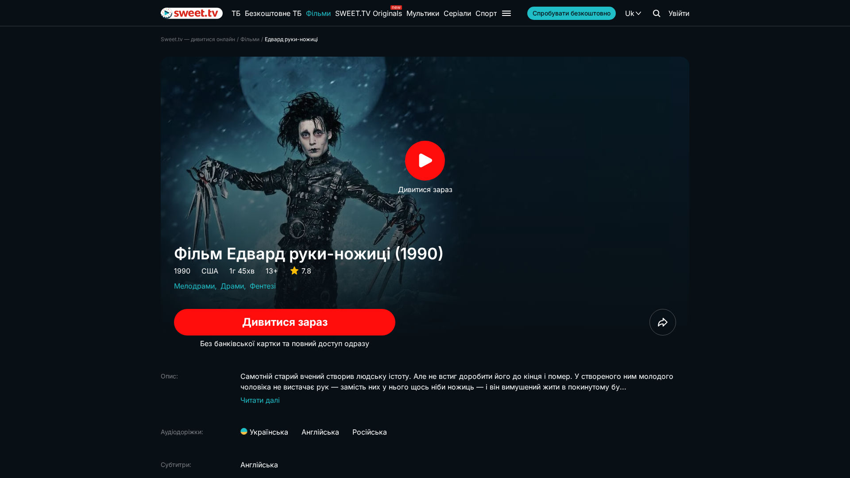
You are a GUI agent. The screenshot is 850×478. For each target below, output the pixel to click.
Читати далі (260, 400)
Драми (232, 285)
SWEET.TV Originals (368, 13)
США (209, 270)
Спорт (486, 13)
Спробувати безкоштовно (571, 13)
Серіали (457, 13)
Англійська (320, 432)
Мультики (422, 13)
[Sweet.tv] (192, 13)
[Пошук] (656, 13)
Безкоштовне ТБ (273, 13)
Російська (369, 432)
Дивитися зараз (285, 322)
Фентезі (263, 285)
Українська (267, 432)
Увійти (678, 13)
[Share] (662, 322)
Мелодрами (194, 285)
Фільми (318, 13)
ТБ (236, 13)
